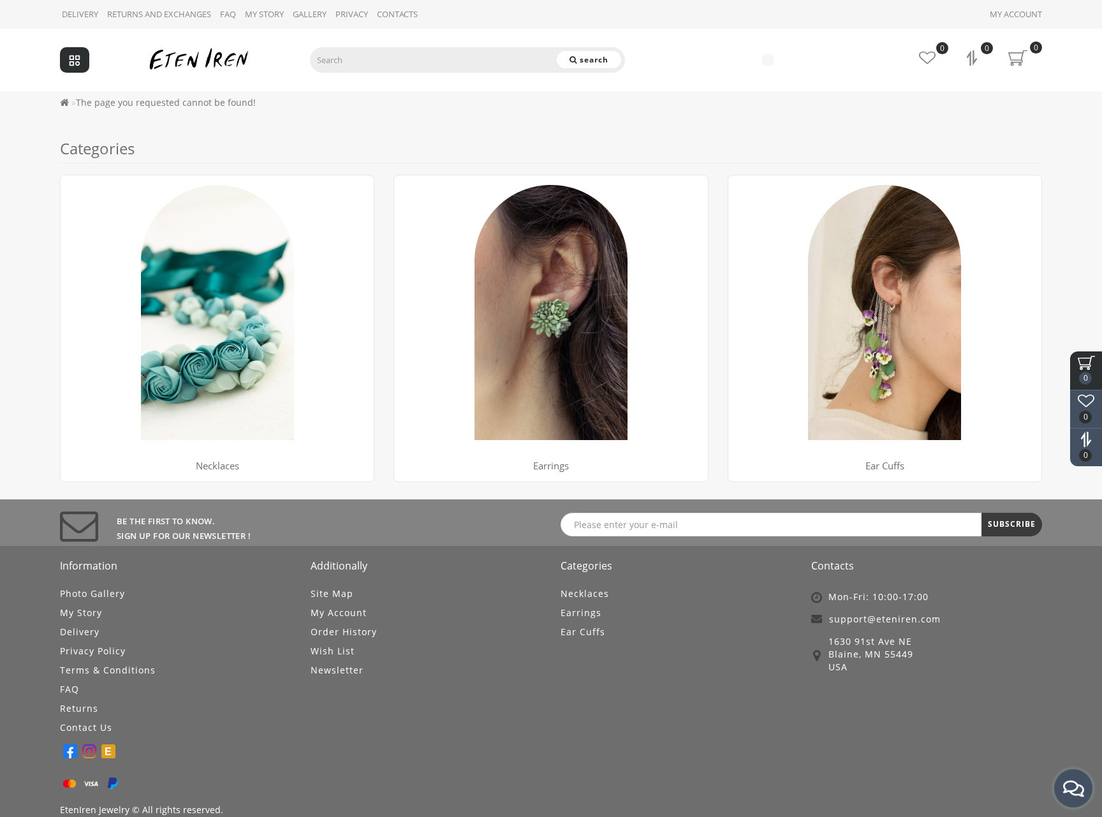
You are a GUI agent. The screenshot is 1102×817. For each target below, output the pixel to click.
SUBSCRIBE (1012, 524)
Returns (79, 708)
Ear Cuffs (583, 632)
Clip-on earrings (438, 222)
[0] (973, 59)
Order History (344, 632)
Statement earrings (445, 206)
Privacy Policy (93, 651)
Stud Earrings (433, 190)
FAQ (228, 14)
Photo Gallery (92, 593)
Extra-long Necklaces (114, 206)
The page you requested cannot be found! (166, 102)
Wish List (333, 651)
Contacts (397, 14)
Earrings (551, 465)
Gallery (310, 14)
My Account (1016, 14)
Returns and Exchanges (159, 14)
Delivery (80, 14)
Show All (88, 238)
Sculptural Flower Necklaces (130, 190)
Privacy (351, 14)
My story (264, 14)
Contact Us (86, 727)
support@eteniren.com (885, 619)
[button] (1024, 315)
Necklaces (217, 465)
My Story (81, 613)
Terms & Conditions (108, 670)
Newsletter (337, 670)
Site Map (332, 593)
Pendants (90, 222)
